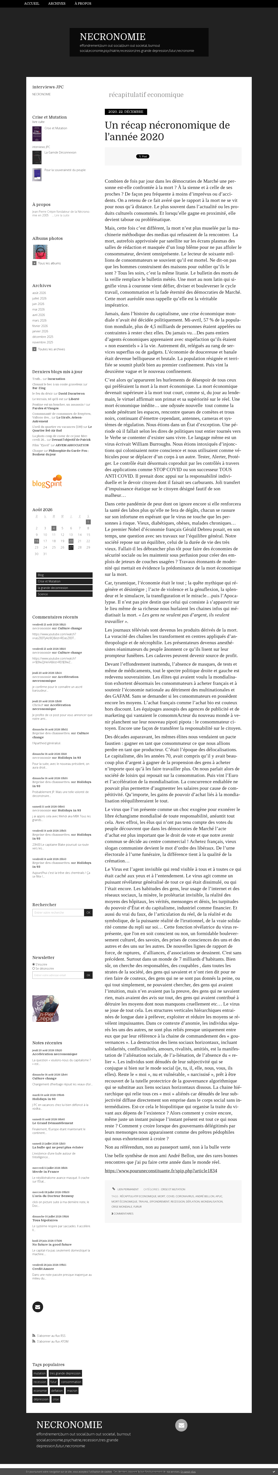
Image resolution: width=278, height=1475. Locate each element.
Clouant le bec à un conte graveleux (57, 384)
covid (170, 1196)
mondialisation (212, 1201)
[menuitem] (34, 4)
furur (138, 1206)
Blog (41, 575)
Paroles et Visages (45, 408)
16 (36, 541)
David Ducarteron (71, 393)
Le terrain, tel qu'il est (47, 399)
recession (40, 1382)
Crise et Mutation (49, 581)
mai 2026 (38, 309)
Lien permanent (128, 1189)
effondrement (160, 1201)
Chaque (37, 450)
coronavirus (185, 1196)
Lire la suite (62, 215)
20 (71, 541)
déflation (193, 1201)
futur (53, 1382)
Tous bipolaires (45, 1220)
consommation (71, 1382)
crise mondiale (122, 1206)
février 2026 (40, 326)
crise (56, 1399)
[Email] (37, 1306)
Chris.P (37, 705)
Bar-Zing (39, 388)
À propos (83, 4)
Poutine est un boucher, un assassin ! (58, 404)
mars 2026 (39, 320)
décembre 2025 (42, 337)
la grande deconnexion (53, 588)
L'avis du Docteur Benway (53, 1196)
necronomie (41, 628)
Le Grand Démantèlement (52, 1123)
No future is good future (52, 1244)
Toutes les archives (51, 349)
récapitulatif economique (138, 1196)
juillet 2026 (39, 298)
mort (161, 1196)
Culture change (70, 628)
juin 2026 (38, 304)
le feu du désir (42, 393)
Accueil (31, 4)
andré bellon (204, 1196)
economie (40, 1391)
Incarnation (56, 378)
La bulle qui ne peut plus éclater (57, 1147)
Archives (57, 4)
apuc (219, 1196)
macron (72, 1391)
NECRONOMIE (113, 37)
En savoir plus (188, 1471)
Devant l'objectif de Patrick (71, 439)
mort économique (124, 1201)
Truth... (37, 378)
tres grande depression (65, 1373)
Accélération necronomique (55, 679)
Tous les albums (49, 263)
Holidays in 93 (69, 758)
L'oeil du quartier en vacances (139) (57, 426)
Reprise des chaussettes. (51, 733)
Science (43, 594)
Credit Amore (43, 1269)
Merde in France (45, 1172)
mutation (40, 1373)
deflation (57, 1391)
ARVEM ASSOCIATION (72, 445)
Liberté (74, 399)
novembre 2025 (42, 342)
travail (144, 1201)
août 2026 (39, 293)
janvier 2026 (40, 331)
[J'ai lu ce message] (274, 1471)
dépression (41, 1399)
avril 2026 (38, 315)
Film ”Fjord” (41, 445)
